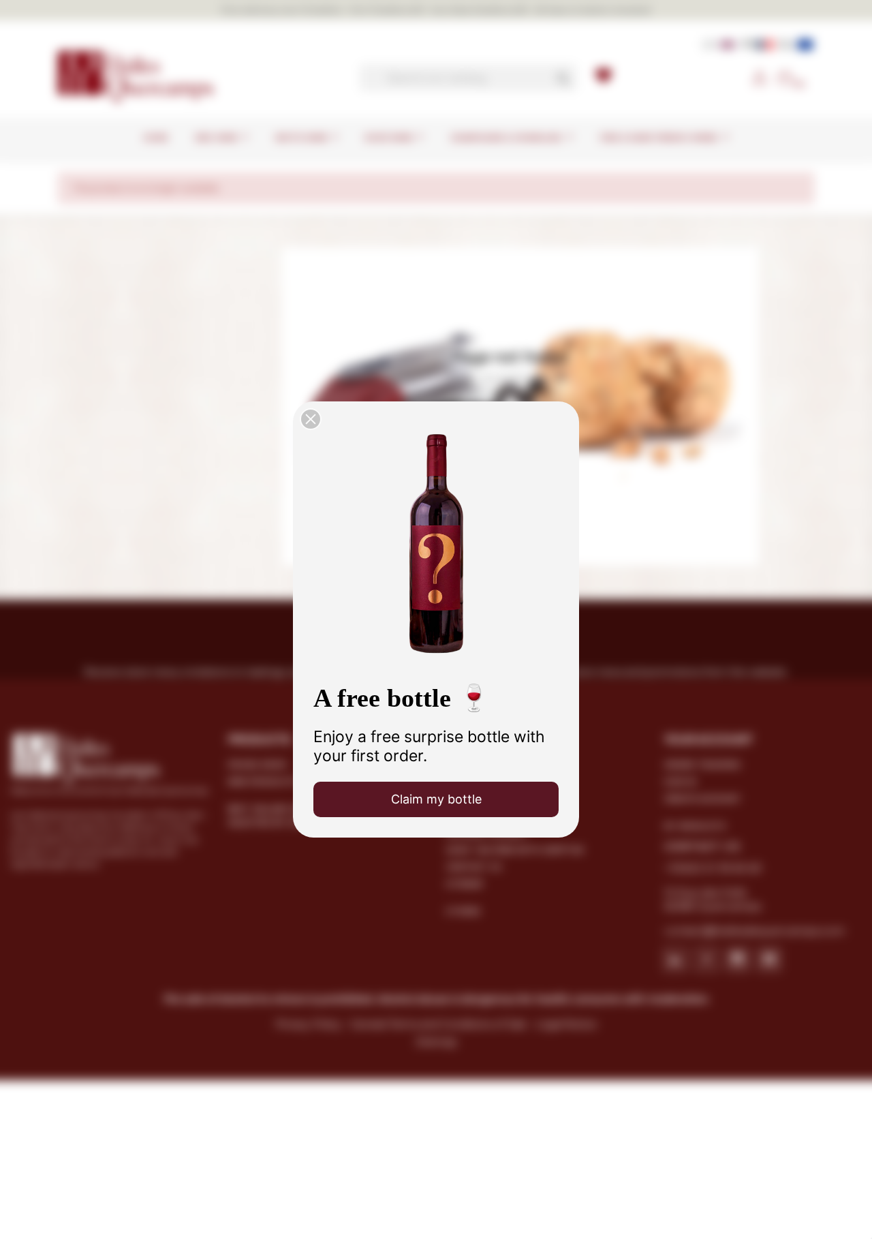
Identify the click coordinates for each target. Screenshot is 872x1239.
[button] (311, 419)
